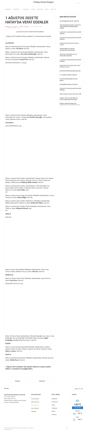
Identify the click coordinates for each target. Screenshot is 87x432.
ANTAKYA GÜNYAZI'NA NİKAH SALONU (70, 71)
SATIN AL (53, 9)
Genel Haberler (35, 398)
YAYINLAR (40, 9)
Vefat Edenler (24, 26)
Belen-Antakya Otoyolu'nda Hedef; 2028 (70, 94)
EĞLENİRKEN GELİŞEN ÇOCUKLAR (69, 84)
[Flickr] (82, 428)
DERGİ (33, 9)
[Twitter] (67, 428)
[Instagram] (76, 428)
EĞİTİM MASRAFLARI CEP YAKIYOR (69, 21)
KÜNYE (47, 9)
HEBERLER (54, 398)
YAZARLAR (26, 9)
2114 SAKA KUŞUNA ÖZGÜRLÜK (68, 75)
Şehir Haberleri (35, 402)
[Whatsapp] (79, 428)
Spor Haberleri (35, 408)
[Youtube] (73, 428)
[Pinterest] (70, 428)
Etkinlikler (33, 411)
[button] (77, 3)
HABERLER (16, 9)
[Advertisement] (70, 121)
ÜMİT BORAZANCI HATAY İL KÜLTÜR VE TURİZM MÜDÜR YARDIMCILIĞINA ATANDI (70, 26)
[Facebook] (63, 428)
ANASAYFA (8, 9)
